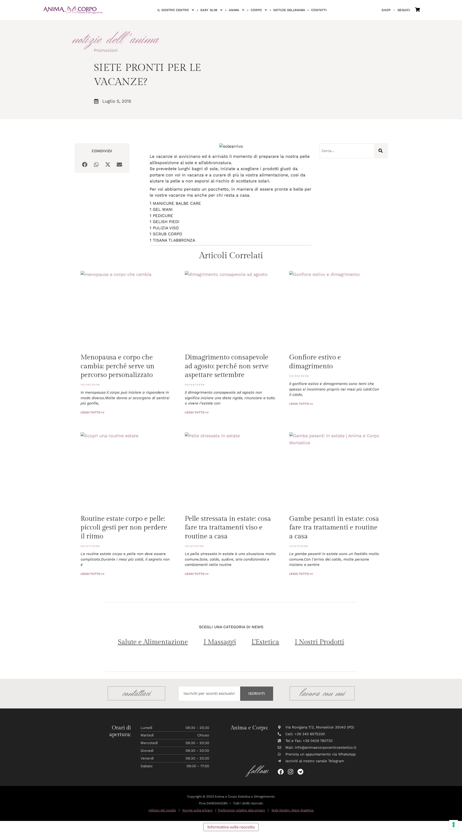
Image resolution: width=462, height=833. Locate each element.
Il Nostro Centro (173, 10)
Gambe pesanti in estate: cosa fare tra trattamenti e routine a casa (334, 527)
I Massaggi (220, 642)
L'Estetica (265, 642)
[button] (84, 164)
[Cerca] (380, 151)
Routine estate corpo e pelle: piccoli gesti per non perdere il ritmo (124, 527)
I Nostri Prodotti (319, 642)
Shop (386, 10)
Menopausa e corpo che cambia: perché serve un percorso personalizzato (117, 366)
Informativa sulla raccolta (231, 827)
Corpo (256, 10)
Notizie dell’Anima (289, 10)
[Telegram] (300, 772)
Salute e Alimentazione (153, 642)
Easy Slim (208, 10)
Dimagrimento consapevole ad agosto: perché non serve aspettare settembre (227, 366)
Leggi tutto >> (92, 412)
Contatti (319, 10)
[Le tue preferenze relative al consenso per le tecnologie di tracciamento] (453, 824)
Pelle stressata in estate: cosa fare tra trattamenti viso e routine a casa (228, 527)
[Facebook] (281, 772)
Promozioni (106, 50)
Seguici (404, 10)
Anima (234, 10)
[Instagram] (291, 772)
